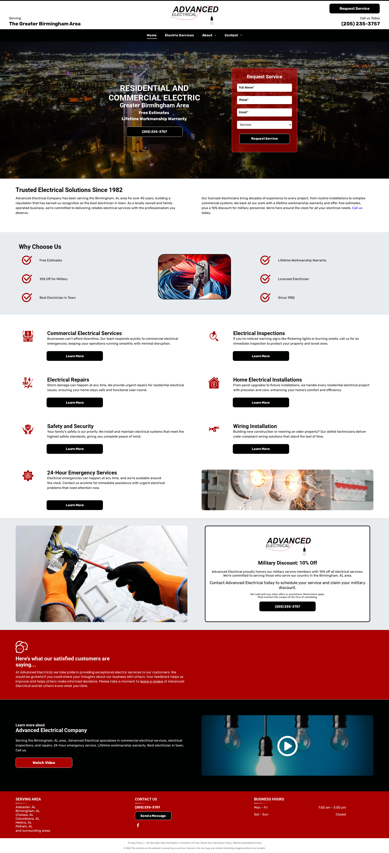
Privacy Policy (135, 842)
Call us (357, 208)
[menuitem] (152, 35)
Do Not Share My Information (162, 842)
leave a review (151, 681)
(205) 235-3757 (360, 24)
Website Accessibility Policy (247, 842)
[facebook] (138, 825)
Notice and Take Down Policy (216, 842)
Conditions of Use (189, 842)
